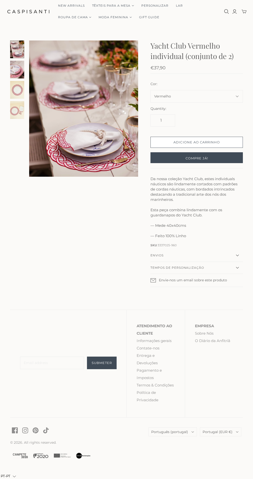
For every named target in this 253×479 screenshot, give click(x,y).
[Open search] (226, 11)
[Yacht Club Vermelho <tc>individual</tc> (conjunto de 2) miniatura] (17, 49)
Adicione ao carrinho (196, 142)
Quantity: (158, 108)
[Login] (234, 11)
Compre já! (197, 158)
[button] (8, 476)
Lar (179, 5)
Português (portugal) (169, 432)
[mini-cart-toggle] (244, 11)
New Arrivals (71, 5)
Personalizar (155, 5)
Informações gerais (154, 340)
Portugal (217, 432)
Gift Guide (149, 17)
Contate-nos (148, 348)
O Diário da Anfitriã (212, 340)
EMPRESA (204, 326)
